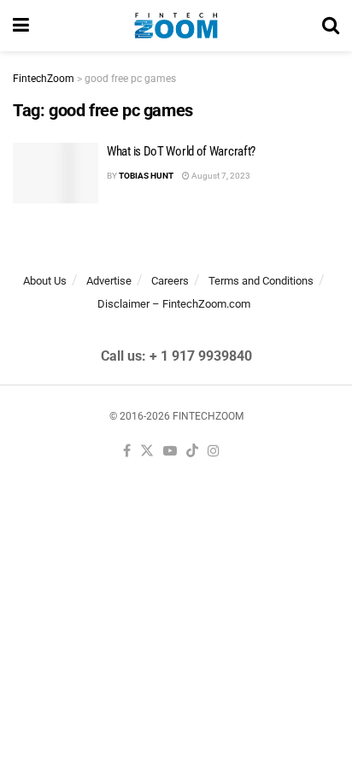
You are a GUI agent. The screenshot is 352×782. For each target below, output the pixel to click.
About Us (45, 280)
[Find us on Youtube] (170, 452)
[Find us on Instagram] (214, 452)
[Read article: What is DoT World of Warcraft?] (55, 173)
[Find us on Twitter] (147, 452)
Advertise (109, 280)
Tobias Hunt (146, 175)
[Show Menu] (21, 25)
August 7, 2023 (220, 175)
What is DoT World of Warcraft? (181, 151)
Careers (170, 280)
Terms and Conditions (261, 280)
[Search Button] (330, 25)
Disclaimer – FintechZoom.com (173, 303)
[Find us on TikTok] (192, 452)
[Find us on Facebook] (127, 452)
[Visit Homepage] (175, 26)
